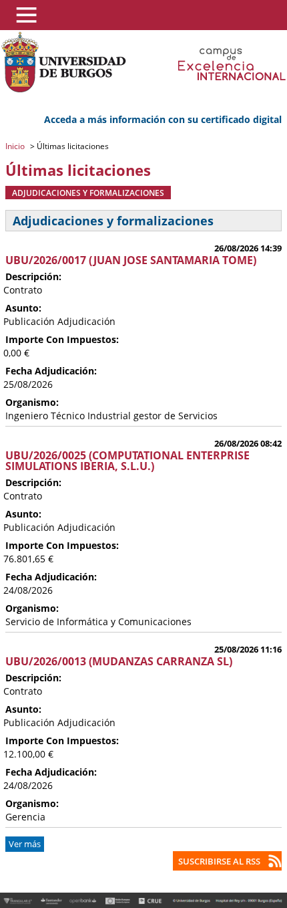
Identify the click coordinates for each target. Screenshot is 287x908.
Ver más (25, 844)
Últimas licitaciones (72, 146)
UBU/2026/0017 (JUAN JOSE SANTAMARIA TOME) (130, 260)
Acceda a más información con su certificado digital (163, 119)
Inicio (16, 146)
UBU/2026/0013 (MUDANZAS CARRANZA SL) (118, 661)
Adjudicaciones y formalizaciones (88, 192)
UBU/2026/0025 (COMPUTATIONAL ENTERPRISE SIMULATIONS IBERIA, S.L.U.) (127, 460)
